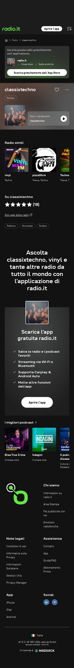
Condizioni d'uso (16, 546)
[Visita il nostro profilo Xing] (54, 602)
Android (11, 617)
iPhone (10, 602)
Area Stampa (51, 504)
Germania (27, 226)
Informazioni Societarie (13, 566)
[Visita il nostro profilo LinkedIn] (46, 602)
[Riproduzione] (64, 118)
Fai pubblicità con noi (54, 513)
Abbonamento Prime (51, 569)
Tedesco (11, 226)
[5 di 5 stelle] (29, 204)
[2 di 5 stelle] (13, 204)
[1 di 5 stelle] (7, 204)
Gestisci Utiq (14, 575)
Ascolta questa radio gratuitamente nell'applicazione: (29, 52)
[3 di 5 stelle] (18, 204)
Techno (11, 98)
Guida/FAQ (49, 560)
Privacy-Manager (16, 582)
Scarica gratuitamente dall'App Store (37, 73)
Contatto (48, 546)
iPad (9, 610)
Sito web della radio (17, 215)
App (45, 553)
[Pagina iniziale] (6, 40)
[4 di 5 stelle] (24, 204)
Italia (39, 635)
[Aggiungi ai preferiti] (57, 89)
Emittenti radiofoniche (50, 524)
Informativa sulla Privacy (16, 555)
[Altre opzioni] (67, 89)
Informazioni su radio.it (52, 495)
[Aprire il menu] (69, 28)
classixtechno (37, 121)
